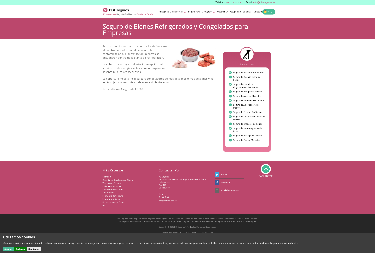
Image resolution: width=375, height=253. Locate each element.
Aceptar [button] (8, 249)
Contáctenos (108, 192)
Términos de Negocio (112, 183)
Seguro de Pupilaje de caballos (247, 135)
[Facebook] (217, 182)
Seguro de (238, 91)
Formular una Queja (111, 199)
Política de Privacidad (112, 186)
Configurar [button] (33, 249)
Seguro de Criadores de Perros (247, 123)
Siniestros (258, 11)
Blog (104, 205)
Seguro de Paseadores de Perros (249, 72)
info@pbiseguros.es (264, 2)
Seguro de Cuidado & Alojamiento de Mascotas (245, 86)
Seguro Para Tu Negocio (201, 12)
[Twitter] (217, 174)
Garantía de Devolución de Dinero (118, 180)
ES (269, 12)
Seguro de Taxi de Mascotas (246, 140)
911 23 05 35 (233, 2)
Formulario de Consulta (113, 195)
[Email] (217, 190)
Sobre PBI (107, 176)
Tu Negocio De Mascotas (172, 12)
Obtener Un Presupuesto (229, 11)
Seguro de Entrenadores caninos (248, 100)
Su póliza (247, 11)
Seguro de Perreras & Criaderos (248, 112)
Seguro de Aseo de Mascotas (247, 96)
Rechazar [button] (20, 249)
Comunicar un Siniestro (113, 189)
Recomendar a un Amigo (113, 202)
